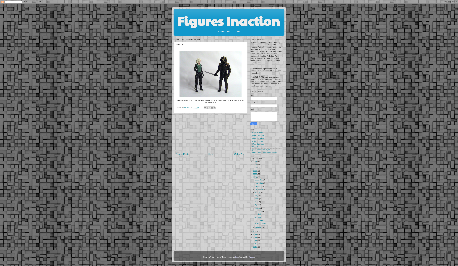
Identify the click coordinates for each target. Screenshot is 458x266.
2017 (255, 241)
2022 (255, 174)
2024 (255, 168)
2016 (255, 244)
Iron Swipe (259, 214)
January (258, 227)
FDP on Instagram (257, 138)
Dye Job (258, 217)
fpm (236, 257)
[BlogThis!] (207, 107)
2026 (255, 161)
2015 (255, 247)
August (258, 192)
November (259, 183)
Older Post (239, 154)
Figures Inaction (228, 20)
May (257, 202)
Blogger (251, 257)
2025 (255, 165)
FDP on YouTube (256, 147)
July (256, 196)
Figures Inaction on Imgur (260, 150)
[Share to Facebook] (212, 107)
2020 (255, 231)
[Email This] (205, 107)
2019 (255, 234)
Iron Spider (259, 220)
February (258, 211)
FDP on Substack (257, 144)
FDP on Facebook (257, 136)
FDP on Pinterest (256, 141)
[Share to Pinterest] (214, 107)
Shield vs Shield (260, 223)
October (258, 186)
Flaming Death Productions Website (264, 153)
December (259, 180)
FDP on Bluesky (256, 133)
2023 (255, 171)
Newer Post (182, 154)
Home (211, 154)
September (259, 189)
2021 (255, 177)
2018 (255, 237)
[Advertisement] (210, 132)
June (257, 199)
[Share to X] (210, 107)
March (257, 208)
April (257, 205)
